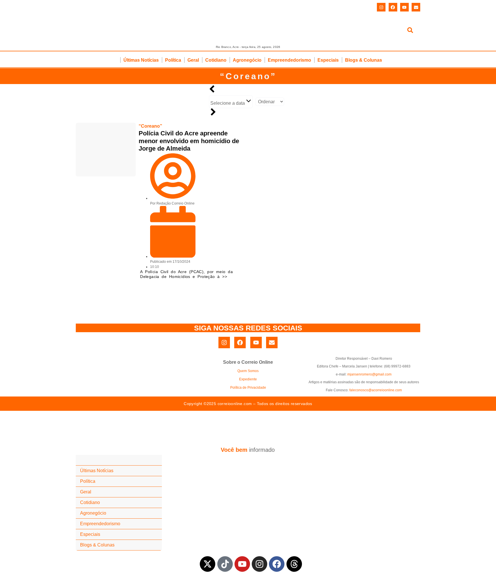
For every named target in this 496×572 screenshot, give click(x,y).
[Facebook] (393, 7)
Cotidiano (215, 60)
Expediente (248, 379)
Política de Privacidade (248, 388)
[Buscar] (410, 31)
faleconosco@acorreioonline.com (375, 390)
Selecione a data (228, 103)
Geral (193, 60)
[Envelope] (416, 7)
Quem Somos (248, 371)
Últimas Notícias (141, 60)
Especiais (328, 60)
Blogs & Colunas (363, 60)
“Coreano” (248, 76)
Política (173, 60)
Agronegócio (247, 60)
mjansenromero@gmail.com (369, 374)
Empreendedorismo (289, 60)
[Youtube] (404, 7)
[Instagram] (381, 7)
